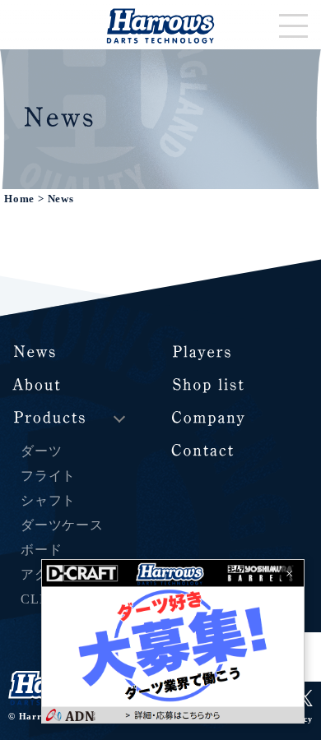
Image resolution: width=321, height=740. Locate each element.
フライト (48, 476)
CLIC (37, 599)
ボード (41, 550)
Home (19, 199)
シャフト (48, 500)
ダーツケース (62, 525)
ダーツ (41, 451)
